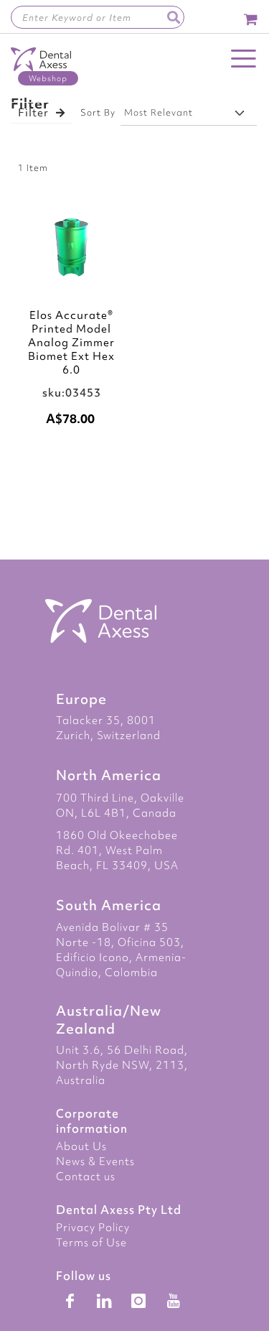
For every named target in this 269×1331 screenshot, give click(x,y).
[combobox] (97, 17)
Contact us (85, 1176)
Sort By (97, 112)
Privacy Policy (93, 1227)
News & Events (95, 1161)
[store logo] (41, 66)
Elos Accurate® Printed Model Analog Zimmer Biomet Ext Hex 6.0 (71, 342)
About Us (81, 1146)
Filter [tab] (33, 113)
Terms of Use (91, 1242)
